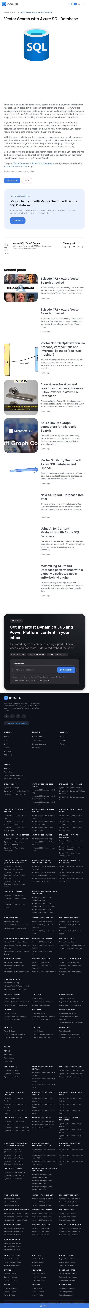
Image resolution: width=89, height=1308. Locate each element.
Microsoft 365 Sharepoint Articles (16, 1213)
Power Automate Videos (68, 1277)
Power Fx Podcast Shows (41, 1037)
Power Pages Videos (66, 1292)
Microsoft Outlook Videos (41, 1231)
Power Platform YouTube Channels (16, 1002)
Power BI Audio (9, 1295)
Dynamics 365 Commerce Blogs (70, 788)
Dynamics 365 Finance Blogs (42, 839)
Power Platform (12, 995)
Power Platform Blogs (12, 998)
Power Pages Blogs (66, 1031)
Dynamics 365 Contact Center (14, 811)
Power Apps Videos (39, 1277)
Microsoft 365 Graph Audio (69, 1205)
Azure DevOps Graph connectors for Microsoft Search (58, 426)
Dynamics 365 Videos (12, 1074)
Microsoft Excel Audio (67, 1220)
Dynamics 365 (10, 784)
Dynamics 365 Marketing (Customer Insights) (15, 861)
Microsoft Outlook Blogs (40, 962)
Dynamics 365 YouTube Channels (16, 791)
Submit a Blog (37, 736)
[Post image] (21, 288)
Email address (18, 663)
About (62, 736)
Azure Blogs (8, 772)
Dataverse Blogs (10, 1013)
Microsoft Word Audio (12, 1250)
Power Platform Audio (12, 1265)
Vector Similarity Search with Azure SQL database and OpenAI (61, 464)
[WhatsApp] (83, 247)
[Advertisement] (44, 85)
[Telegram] (74, 247)
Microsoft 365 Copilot (42, 918)
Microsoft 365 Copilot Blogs (42, 921)
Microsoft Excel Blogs (67, 942)
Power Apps (37, 1010)
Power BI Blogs (9, 1031)
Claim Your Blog (38, 740)
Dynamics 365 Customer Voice (70, 811)
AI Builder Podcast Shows (41, 1005)
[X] (78, 247)
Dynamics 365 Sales (13, 891)
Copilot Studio (66, 995)
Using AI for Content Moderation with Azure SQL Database (60, 532)
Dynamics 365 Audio (11, 1077)
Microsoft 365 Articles (12, 1199)
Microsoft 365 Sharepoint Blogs (15, 942)
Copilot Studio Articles (67, 1259)
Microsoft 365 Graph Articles (69, 1199)
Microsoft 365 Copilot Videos (42, 1202)
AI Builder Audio (37, 1265)
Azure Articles (9, 1055)
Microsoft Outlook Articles (41, 1228)
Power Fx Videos (38, 1292)
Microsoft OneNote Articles (14, 1228)
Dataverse (9, 1010)
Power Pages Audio (66, 1295)
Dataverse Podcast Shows (13, 1020)
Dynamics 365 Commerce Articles (71, 1070)
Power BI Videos (10, 1292)
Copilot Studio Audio (66, 1265)
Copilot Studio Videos (67, 1262)
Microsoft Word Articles (12, 1243)
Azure (7, 768)
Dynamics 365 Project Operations (69, 861)
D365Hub (12, 3)
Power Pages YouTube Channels (71, 1034)
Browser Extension (39, 744)
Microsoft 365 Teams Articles (42, 1213)
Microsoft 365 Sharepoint (16, 938)
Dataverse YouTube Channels (15, 1016)
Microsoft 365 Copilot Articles (42, 1199)
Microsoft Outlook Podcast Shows (44, 972)
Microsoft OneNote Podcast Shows (16, 972)
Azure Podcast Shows (12, 778)
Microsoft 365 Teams (42, 938)
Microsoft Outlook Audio (40, 1235)
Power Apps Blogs (38, 1013)
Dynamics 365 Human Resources (68, 836)
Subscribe (68, 670)
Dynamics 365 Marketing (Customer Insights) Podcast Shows (14, 884)
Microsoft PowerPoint (70, 959)
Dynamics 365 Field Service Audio (16, 1131)
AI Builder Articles (38, 1259)
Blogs (6, 744)
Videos (7, 748)
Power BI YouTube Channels (14, 1034)
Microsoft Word (12, 979)
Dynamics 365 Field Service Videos (17, 1127)
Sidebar (46, 1306)
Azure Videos (9, 1058)
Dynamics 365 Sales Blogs (13, 895)
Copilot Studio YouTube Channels (71, 1002)
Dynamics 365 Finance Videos (43, 1124)
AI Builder (36, 995)
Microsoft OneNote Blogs (13, 962)
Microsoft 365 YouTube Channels (16, 925)
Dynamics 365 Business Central (42, 785)
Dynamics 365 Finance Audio (42, 1128)
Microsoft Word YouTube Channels (16, 986)
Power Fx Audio (37, 1295)
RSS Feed (8, 755)
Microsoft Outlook (41, 959)
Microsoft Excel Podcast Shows (70, 948)
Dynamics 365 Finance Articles (43, 1121)
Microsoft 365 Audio (11, 1205)
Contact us (18, 220)
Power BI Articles (10, 1288)
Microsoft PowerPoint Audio (69, 1235)
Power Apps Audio (38, 1280)
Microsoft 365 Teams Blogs (41, 942)
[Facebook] (69, 247)
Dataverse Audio (10, 1280)
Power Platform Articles (12, 1259)
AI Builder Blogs (37, 998)
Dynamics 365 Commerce (70, 784)
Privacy (62, 744)
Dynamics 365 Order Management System (41, 861)
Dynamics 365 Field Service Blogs (16, 839)
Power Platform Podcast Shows (15, 1005)
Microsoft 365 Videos (12, 1202)
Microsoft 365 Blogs (11, 921)
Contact (63, 740)
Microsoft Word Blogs (12, 983)
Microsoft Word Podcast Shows (15, 989)
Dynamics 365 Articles (12, 1070)
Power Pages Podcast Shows (70, 1037)
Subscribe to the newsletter (17, 723)
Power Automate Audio (67, 1280)
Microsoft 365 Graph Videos (69, 1202)
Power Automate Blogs (67, 1013)
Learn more (12, 180)
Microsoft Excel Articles (67, 1213)
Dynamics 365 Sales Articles (14, 1172)
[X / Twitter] (6, 716)
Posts (14, 12)
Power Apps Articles (39, 1274)
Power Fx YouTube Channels (42, 1034)
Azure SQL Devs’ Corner (16, 166)
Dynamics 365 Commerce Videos (71, 1074)
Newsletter (36, 748)
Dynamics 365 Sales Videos (14, 1175)
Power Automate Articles (68, 1274)
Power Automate (67, 1010)
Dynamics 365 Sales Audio (13, 1179)
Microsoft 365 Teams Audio (42, 1220)
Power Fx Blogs (37, 1031)
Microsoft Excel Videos (67, 1217)
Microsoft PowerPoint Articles (70, 1228)
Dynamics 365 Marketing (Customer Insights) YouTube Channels (14, 875)
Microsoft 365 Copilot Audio (42, 1205)
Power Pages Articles (67, 1288)
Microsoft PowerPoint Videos (69, 1231)
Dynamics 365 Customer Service (43, 811)
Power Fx (36, 1027)
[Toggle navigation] (85, 4)
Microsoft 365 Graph (69, 918)
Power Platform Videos (12, 1262)
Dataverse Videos (10, 1277)
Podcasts (7, 751)
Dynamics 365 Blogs (11, 788)
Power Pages (65, 1027)
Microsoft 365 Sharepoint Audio (15, 1220)
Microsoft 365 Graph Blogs (69, 921)
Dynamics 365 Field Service (16, 835)
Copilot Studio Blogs (66, 998)
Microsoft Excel (67, 938)
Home (6, 12)
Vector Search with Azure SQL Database (32, 163)
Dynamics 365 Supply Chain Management (44, 892)
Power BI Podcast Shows (13, 1037)
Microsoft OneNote (13, 959)
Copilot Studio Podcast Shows (70, 1005)
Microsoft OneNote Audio (13, 1235)
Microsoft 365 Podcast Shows (15, 928)
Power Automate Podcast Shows (71, 1022)
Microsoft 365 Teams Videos (42, 1217)
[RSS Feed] (23, 716)
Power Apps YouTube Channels (43, 1016)
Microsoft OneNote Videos (13, 1231)
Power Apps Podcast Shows (42, 1020)
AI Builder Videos (38, 1262)
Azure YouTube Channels (13, 775)
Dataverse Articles (10, 1274)
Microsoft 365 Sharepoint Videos (16, 1217)
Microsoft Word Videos (12, 1246)
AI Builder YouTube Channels (42, 1002)
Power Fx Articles (38, 1288)
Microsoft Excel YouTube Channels (72, 945)
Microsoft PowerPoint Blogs (69, 962)
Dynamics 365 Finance (42, 835)
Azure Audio (8, 1061)
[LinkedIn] (65, 247)
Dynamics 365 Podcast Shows (15, 794)
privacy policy (43, 680)
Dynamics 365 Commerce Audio (71, 1077)
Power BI (8, 1027)
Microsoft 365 (11, 918)
